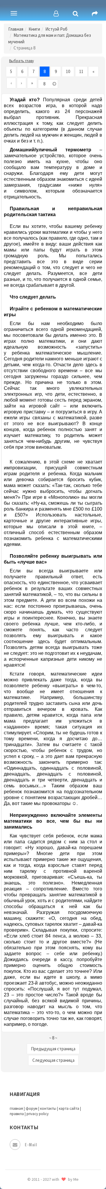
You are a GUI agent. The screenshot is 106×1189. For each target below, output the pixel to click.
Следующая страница (53, 1060)
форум (31, 1108)
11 (81, 71)
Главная (15, 29)
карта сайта (69, 1108)
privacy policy (37, 1113)
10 (68, 71)
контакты (48, 1108)
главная (16, 1108)
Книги (34, 29)
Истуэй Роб (56, 29)
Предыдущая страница (53, 1048)
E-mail (31, 1144)
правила (17, 1113)
